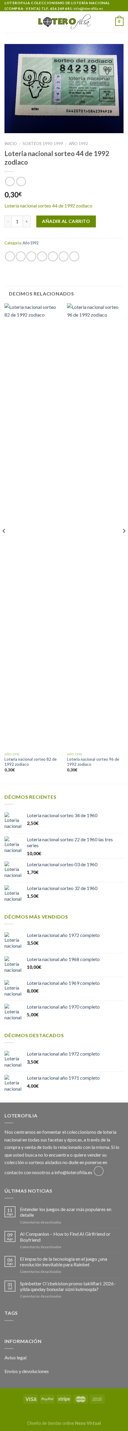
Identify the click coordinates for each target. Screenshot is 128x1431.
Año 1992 (78, 143)
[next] (124, 543)
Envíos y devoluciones (26, 1371)
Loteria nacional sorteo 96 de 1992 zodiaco (93, 762)
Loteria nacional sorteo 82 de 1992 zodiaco (30, 762)
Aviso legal (15, 1357)
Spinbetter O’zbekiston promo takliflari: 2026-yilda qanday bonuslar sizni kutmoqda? (67, 1286)
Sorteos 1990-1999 (43, 143)
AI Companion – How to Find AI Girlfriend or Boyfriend (65, 1236)
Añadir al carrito (66, 221)
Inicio (10, 143)
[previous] (4, 543)
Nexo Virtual (88, 1423)
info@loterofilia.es (73, 1172)
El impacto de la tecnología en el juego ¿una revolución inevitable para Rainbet (63, 1261)
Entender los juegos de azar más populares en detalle (65, 1212)
